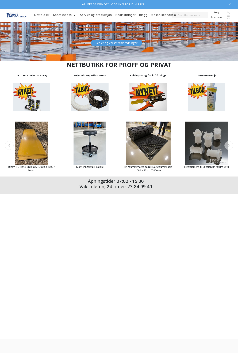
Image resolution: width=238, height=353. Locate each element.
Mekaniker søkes (163, 15)
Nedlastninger (125, 15)
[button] (18, 41)
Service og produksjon (96, 15)
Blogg (143, 15)
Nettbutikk (41, 15)
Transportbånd (116, 43)
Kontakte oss (62, 15)
